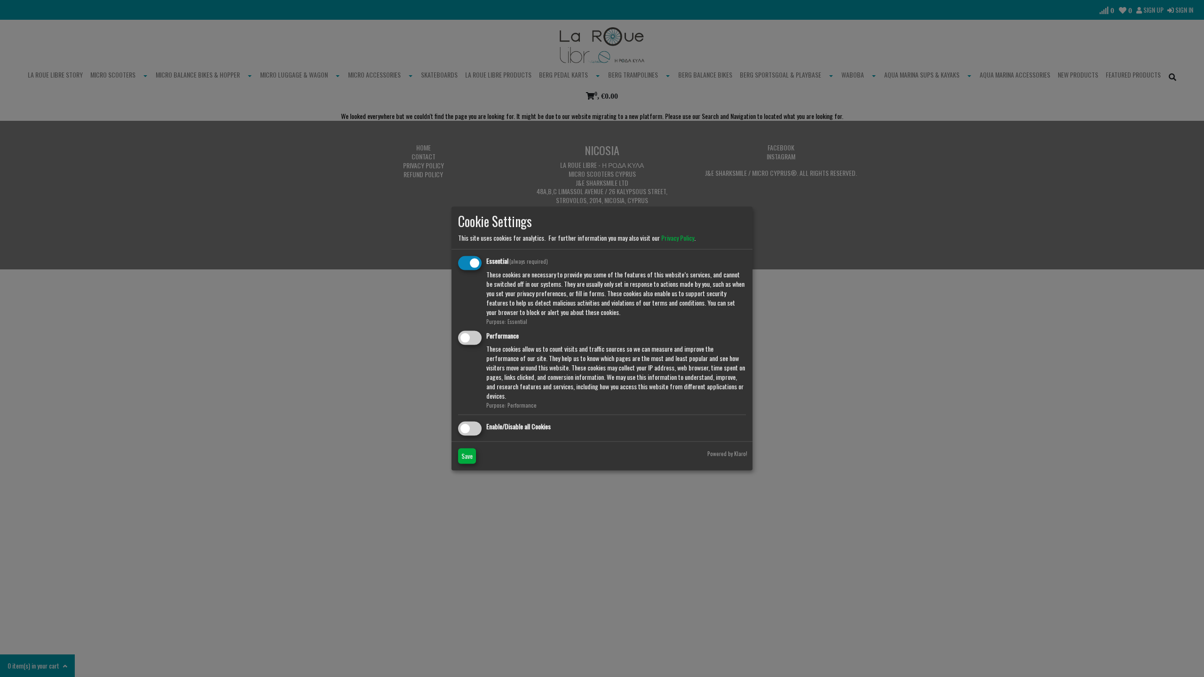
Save (467, 455)
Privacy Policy (677, 238)
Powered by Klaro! (727, 453)
